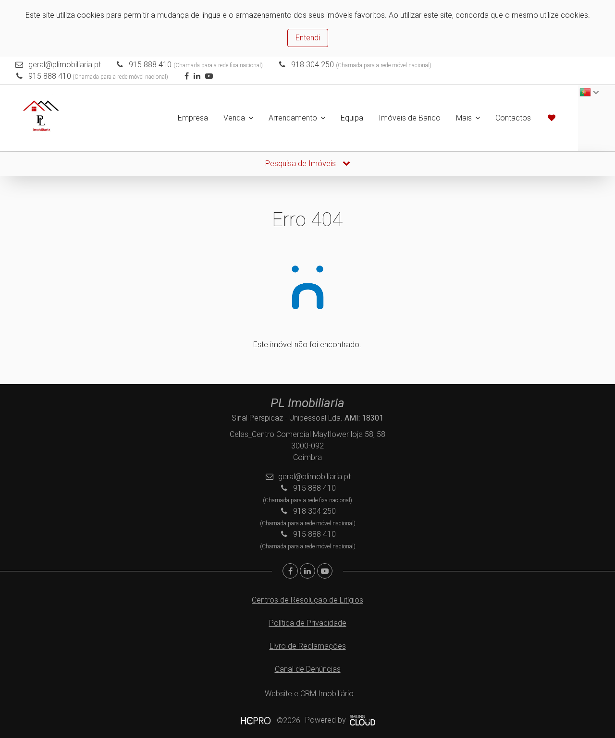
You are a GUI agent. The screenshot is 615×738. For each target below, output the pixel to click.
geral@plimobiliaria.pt (64, 64)
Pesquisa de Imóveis (301, 163)
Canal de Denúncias (308, 669)
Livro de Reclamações (308, 646)
